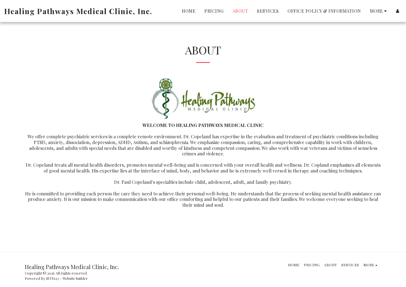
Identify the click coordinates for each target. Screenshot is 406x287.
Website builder (75, 278)
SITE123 (52, 278)
